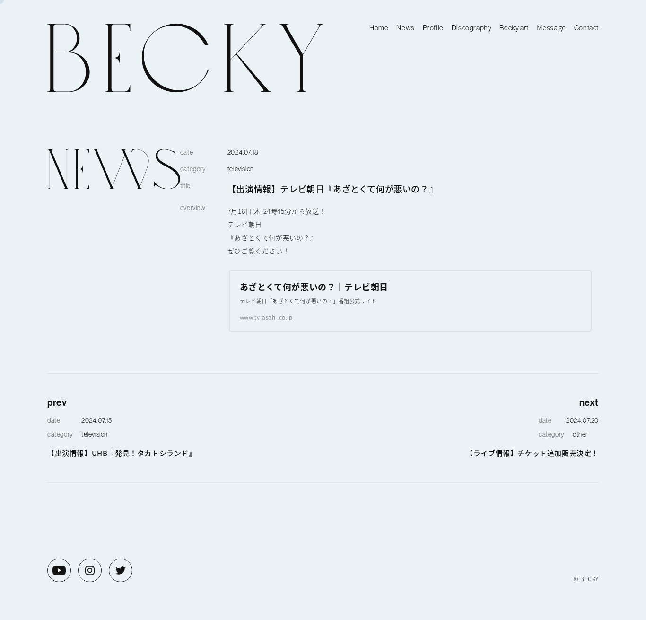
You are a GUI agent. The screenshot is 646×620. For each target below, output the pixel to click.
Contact (586, 27)
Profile (433, 27)
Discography (472, 27)
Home (378, 27)
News (405, 27)
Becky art (513, 27)
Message (551, 27)
